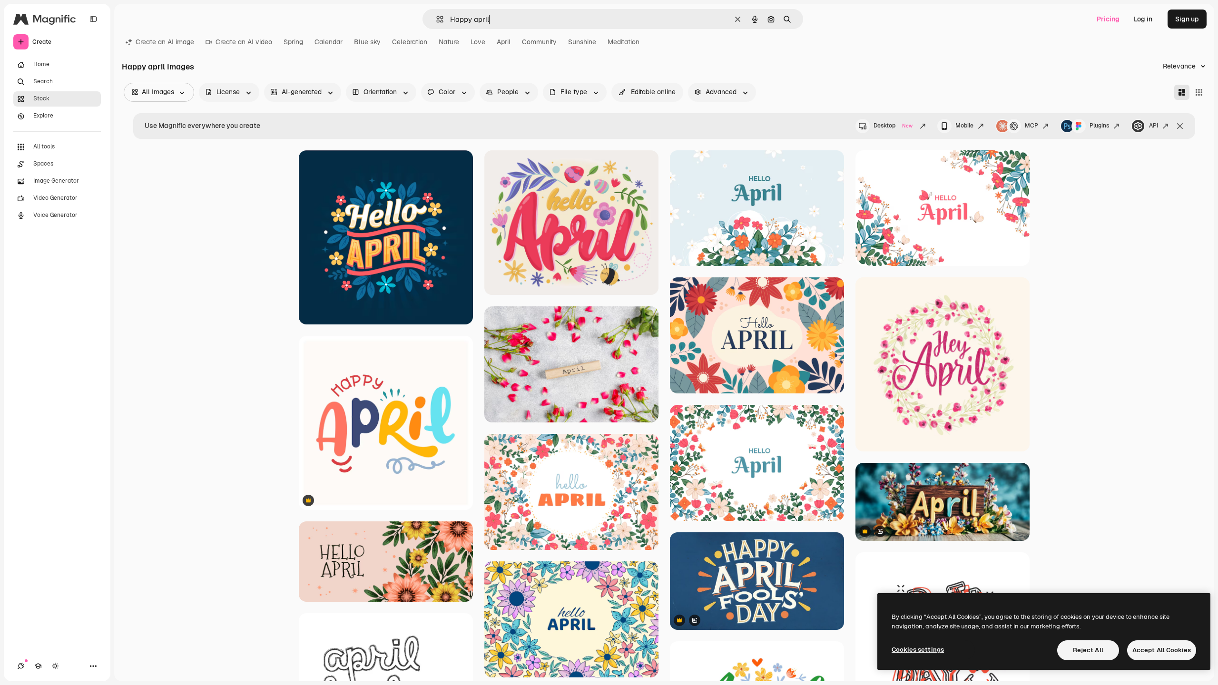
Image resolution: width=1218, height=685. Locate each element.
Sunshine (582, 42)
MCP (1031, 125)
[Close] (1180, 126)
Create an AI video (244, 42)
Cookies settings (918, 650)
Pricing (1108, 19)
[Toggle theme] (55, 666)
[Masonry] (1181, 92)
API (1153, 125)
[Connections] (21, 666)
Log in (1143, 19)
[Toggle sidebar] (93, 19)
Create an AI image (165, 42)
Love (478, 42)
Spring (293, 42)
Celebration (409, 42)
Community (539, 42)
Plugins (1099, 125)
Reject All (1088, 650)
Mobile (964, 125)
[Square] (1199, 92)
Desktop (893, 125)
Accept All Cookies (1161, 650)
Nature (449, 42)
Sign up (1187, 19)
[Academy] (38, 666)
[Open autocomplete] (436, 19)
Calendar (328, 42)
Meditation (623, 42)
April (504, 42)
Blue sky (367, 42)
